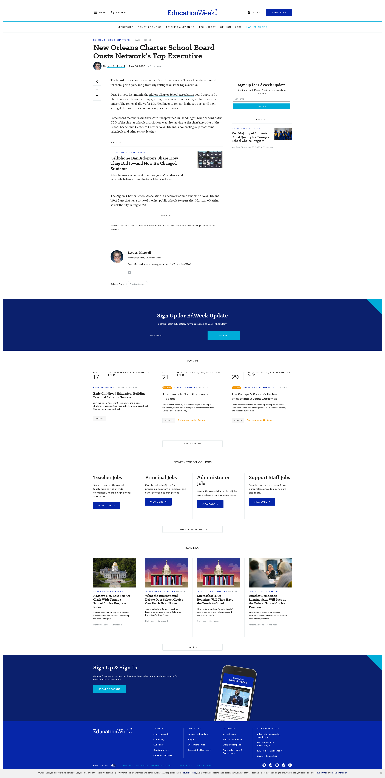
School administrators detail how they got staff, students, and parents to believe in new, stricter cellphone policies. (147, 177)
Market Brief (256, 27)
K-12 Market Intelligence (269, 751)
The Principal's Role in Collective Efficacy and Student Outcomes (254, 396)
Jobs (238, 27)
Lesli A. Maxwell (116, 66)
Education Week (153, 258)
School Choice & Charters (111, 40)
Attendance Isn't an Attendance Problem (185, 396)
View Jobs (105, 505)
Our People (159, 745)
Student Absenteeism (185, 388)
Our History (159, 739)
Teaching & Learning (180, 27)
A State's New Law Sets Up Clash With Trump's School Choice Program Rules (111, 601)
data (178, 225)
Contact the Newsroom (199, 750)
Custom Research (266, 756)
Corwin (201, 420)
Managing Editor (136, 258)
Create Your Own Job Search (192, 529)
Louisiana (163, 225)
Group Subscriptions (233, 745)
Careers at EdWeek (162, 755)
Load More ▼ (192, 647)
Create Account (109, 689)
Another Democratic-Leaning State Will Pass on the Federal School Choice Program (267, 601)
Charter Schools (137, 284)
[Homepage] (192, 12)
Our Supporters (161, 750)
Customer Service (196, 745)
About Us (158, 729)
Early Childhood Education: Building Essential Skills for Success (119, 395)
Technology (207, 27)
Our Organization (161, 734)
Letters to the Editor (198, 734)
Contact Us (194, 729)
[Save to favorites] (97, 89)
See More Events (192, 444)
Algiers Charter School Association (171, 94)
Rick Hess (149, 621)
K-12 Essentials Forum (125, 387)
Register (99, 418)
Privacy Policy (205, 765)
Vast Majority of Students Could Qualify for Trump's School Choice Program (250, 137)
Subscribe (279, 12)
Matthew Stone (239, 147)
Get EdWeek (229, 729)
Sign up (224, 335)
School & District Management (128, 153)
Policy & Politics (149, 27)
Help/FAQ (192, 739)
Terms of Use (184, 765)
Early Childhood (102, 387)
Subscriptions (229, 734)
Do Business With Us (268, 729)
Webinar (203, 388)
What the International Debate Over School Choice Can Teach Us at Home (164, 599)
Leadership (125, 27)
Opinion (225, 27)
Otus (269, 420)
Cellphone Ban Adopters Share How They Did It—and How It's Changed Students (144, 163)
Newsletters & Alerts (232, 739)
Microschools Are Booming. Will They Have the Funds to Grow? (215, 599)
